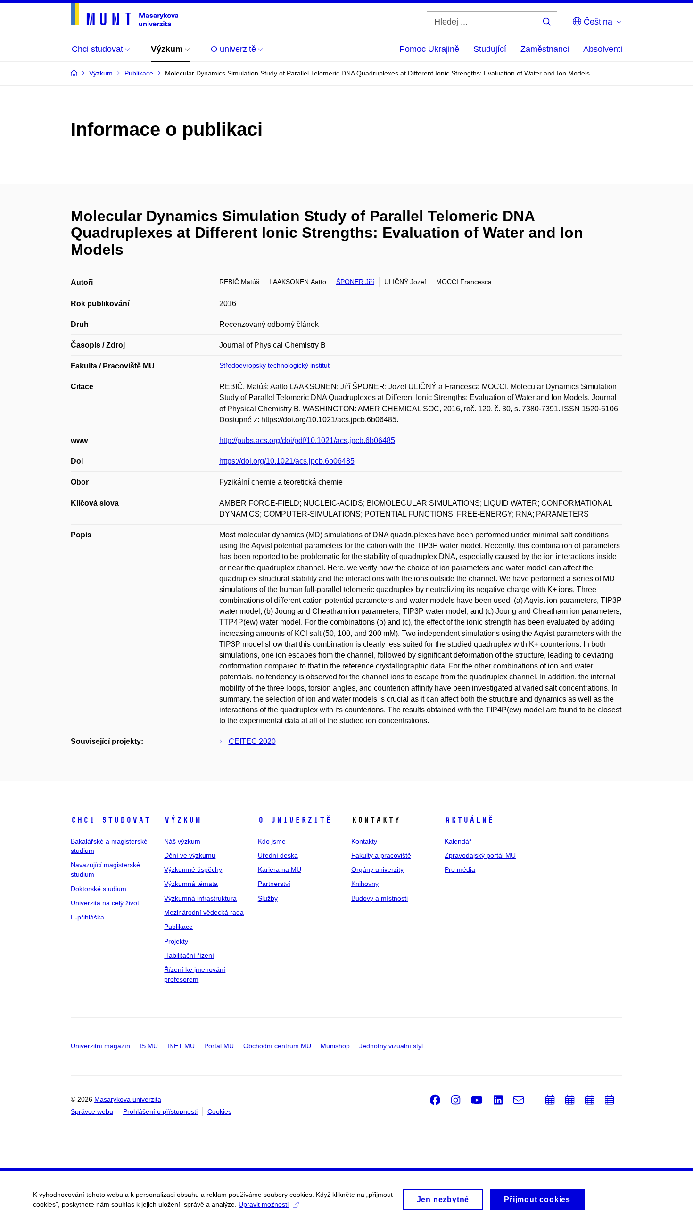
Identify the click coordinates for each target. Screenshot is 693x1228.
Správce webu (92, 1111)
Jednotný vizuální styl (391, 1046)
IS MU (149, 1046)
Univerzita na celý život (105, 903)
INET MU (181, 1046)
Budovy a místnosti (379, 898)
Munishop (335, 1046)
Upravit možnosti (264, 1204)
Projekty (176, 941)
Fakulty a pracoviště (381, 855)
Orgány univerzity (377, 869)
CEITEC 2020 (252, 741)
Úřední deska (278, 855)
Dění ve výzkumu (189, 855)
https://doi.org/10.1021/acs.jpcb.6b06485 (287, 461)
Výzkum (182, 820)
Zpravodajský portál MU (480, 855)
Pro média (460, 869)
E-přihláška (87, 917)
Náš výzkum (182, 841)
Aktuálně (469, 820)
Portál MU (219, 1046)
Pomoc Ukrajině (429, 49)
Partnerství (274, 883)
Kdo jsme (272, 841)
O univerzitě (294, 820)
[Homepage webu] (124, 14)
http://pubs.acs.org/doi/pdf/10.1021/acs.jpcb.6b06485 (307, 440)
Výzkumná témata (191, 883)
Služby (268, 898)
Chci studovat (110, 820)
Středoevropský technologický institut (274, 365)
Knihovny (365, 883)
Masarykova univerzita (127, 1099)
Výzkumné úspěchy (193, 869)
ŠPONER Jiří (355, 281)
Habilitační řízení (189, 955)
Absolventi (602, 49)
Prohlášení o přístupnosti (160, 1111)
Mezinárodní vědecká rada (204, 912)
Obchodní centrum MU (277, 1046)
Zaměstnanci (544, 49)
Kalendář (458, 841)
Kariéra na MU (279, 869)
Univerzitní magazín (100, 1046)
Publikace (178, 926)
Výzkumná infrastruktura (200, 898)
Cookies (219, 1111)
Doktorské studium (98, 889)
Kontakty (364, 841)
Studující (489, 49)
